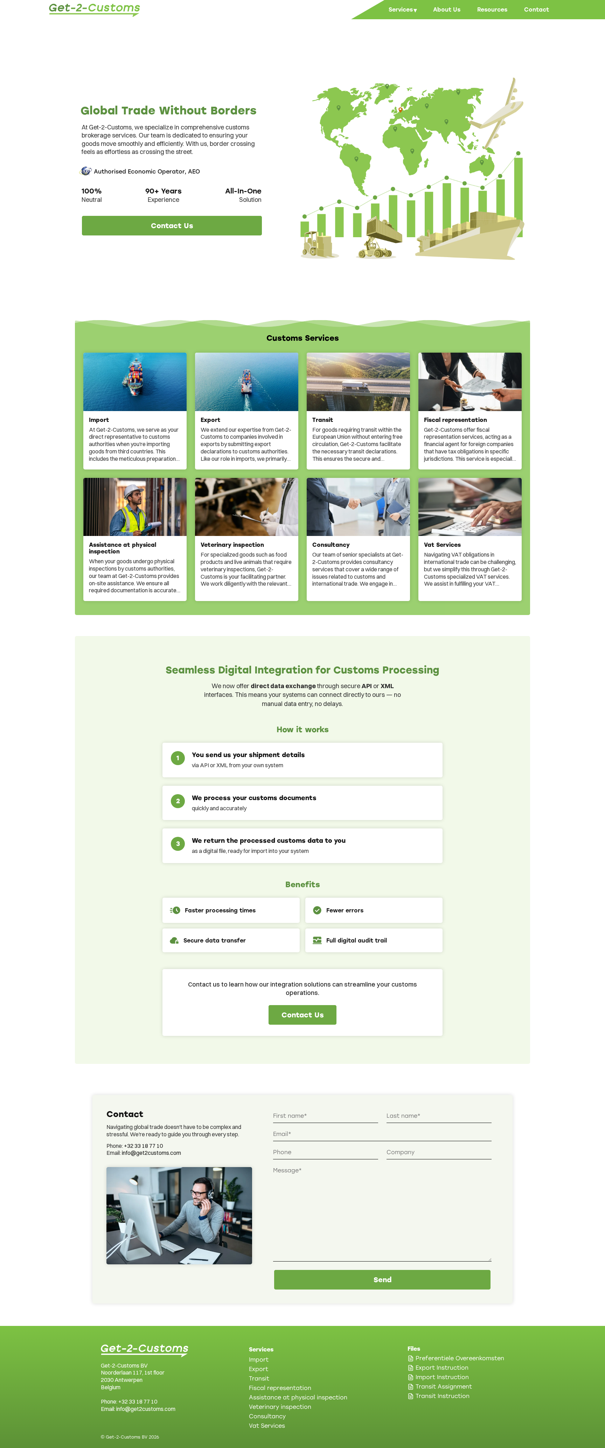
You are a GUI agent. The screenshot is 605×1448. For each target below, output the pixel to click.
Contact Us (172, 225)
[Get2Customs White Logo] (144, 1350)
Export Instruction (442, 1367)
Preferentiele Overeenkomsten (460, 1358)
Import (259, 1359)
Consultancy (267, 1416)
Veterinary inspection (280, 1407)
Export (258, 1369)
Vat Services (267, 1425)
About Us (446, 9)
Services (402, 10)
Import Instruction (442, 1377)
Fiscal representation (280, 1388)
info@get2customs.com (151, 1152)
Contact (536, 9)
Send (382, 1280)
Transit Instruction (443, 1396)
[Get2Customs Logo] (94, 10)
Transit (259, 1378)
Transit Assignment (444, 1386)
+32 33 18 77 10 (143, 1145)
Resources (492, 9)
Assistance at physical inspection (298, 1397)
